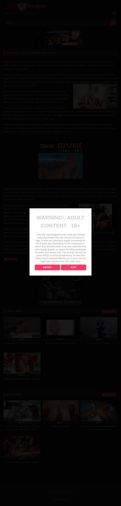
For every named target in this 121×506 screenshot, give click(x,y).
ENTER (47, 267)
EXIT (73, 267)
